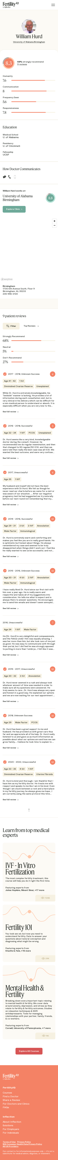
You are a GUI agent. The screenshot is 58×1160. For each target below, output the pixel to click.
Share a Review (11, 1100)
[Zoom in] (54, 221)
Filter (13, 326)
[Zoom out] (54, 225)
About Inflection (12, 1121)
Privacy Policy (24, 1142)
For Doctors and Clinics (16, 1103)
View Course (45, 898)
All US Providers (10, 1146)
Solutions (8, 1125)
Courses (7, 1092)
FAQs (6, 1107)
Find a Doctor (10, 1096)
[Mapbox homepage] (7, 279)
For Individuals (11, 1132)
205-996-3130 (10, 293)
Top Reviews (29, 326)
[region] (29, 250)
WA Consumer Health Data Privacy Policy (22, 1144)
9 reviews (22, 64)
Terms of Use (9, 1142)
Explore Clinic (13, 209)
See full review (9, 411)
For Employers (11, 1129)
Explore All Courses (29, 1051)
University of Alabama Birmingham (29, 42)
